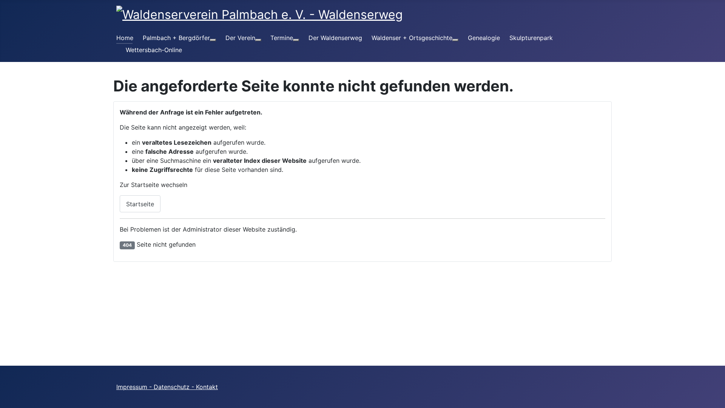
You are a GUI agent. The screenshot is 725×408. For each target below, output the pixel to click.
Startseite (140, 204)
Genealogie (484, 38)
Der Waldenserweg (335, 38)
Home (124, 38)
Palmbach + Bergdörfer (176, 38)
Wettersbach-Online (154, 50)
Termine (281, 38)
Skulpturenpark (531, 38)
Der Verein (240, 38)
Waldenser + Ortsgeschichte (412, 38)
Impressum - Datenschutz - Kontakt (167, 387)
